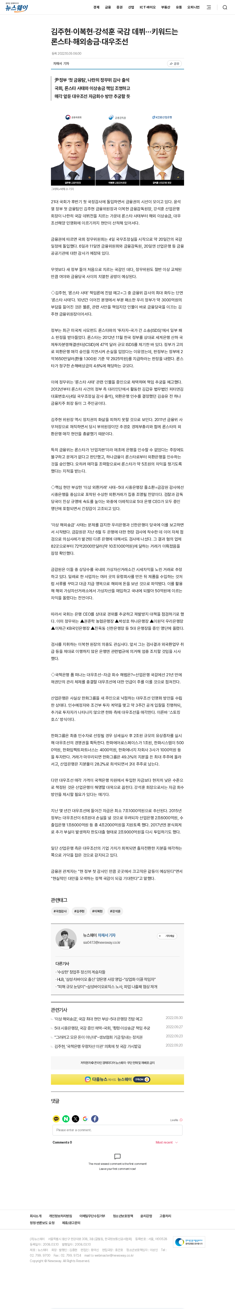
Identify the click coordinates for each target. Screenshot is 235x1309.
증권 (120, 7)
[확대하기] (117, 113)
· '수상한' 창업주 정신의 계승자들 (80, 972)
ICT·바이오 (148, 7)
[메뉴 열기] (208, 7)
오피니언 (193, 7)
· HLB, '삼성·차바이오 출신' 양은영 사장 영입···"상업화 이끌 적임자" (106, 979)
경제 (96, 7)
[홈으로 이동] (17, 7)
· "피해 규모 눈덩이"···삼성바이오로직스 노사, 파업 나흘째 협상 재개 (106, 986)
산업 (131, 7)
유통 (179, 7)
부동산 (166, 7)
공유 (176, 63)
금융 (108, 7)
